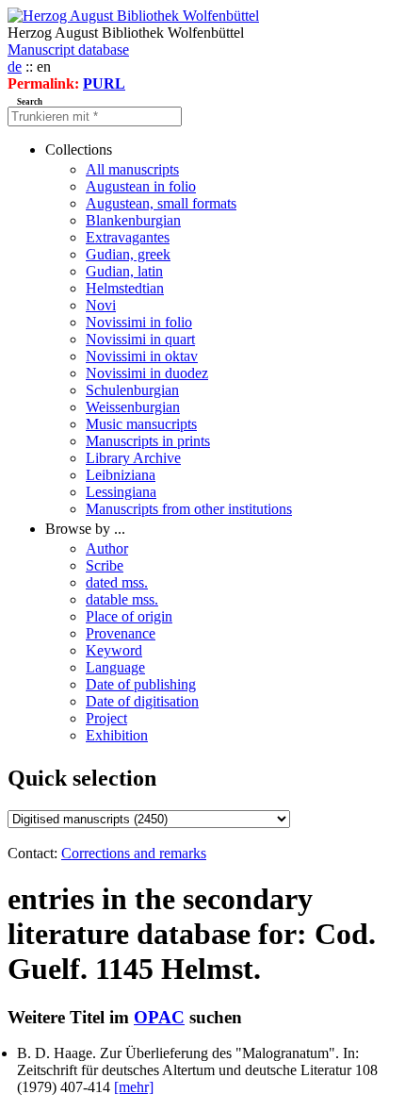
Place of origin (129, 616)
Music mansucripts (141, 424)
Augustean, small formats (161, 203)
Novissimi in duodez (147, 373)
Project (106, 718)
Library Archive (133, 458)
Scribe (104, 565)
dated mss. (117, 582)
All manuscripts (132, 169)
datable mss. (122, 599)
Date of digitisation (142, 701)
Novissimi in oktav (142, 356)
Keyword (114, 650)
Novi (101, 305)
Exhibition (117, 735)
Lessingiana (121, 492)
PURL (104, 83)
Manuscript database (68, 49)
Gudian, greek (128, 254)
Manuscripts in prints (148, 441)
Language (115, 667)
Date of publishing (141, 684)
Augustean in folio (141, 186)
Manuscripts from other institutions (189, 509)
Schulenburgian (132, 390)
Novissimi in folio (139, 322)
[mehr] (134, 1087)
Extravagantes (128, 237)
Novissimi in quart (140, 339)
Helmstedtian (125, 288)
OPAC (159, 1017)
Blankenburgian (133, 220)
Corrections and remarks (133, 853)
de (15, 66)
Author (107, 548)
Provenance (120, 633)
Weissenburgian (133, 407)
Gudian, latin (124, 271)
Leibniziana (120, 475)
